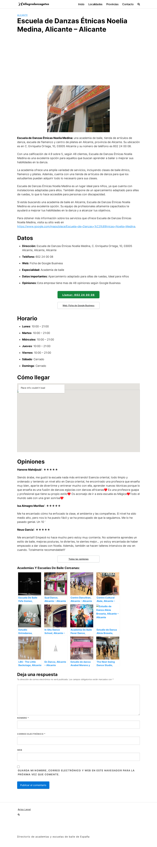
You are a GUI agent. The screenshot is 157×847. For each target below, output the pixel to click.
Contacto (128, 4)
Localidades (95, 4)
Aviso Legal (24, 809)
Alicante (22, 15)
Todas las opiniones (79, 559)
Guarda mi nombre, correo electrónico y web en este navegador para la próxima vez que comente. (76, 772)
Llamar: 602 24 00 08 (78, 294)
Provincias (112, 4)
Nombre (23, 718)
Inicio (81, 4)
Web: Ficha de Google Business (78, 305)
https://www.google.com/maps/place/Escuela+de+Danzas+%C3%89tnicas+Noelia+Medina (76, 226)
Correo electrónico (31, 734)
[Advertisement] (78, 58)
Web (19, 750)
